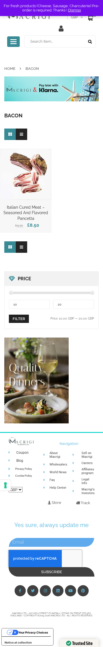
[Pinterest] (83, 590)
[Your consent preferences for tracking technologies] (5, 485)
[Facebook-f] (20, 590)
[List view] (21, 134)
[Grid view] (10, 134)
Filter (19, 319)
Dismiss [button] (74, 10)
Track (85, 503)
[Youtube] (70, 590)
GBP (74, 17)
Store (56, 502)
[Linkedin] (58, 590)
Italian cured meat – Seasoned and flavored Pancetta (25, 213)
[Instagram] (45, 590)
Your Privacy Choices (33, 632)
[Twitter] (32, 590)
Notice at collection (18, 642)
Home (9, 68)
